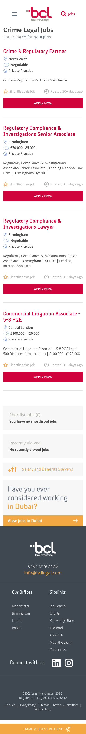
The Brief (56, 628)
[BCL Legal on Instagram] (69, 663)
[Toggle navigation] (14, 14)
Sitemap (44, 705)
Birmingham (21, 613)
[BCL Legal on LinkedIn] (56, 663)
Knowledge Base (62, 620)
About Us (56, 635)
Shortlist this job (22, 91)
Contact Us (58, 649)
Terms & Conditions (66, 705)
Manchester (20, 606)
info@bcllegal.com (43, 573)
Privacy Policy (27, 705)
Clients (55, 613)
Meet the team (60, 642)
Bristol (16, 628)
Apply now (43, 103)
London (17, 620)
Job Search (58, 606)
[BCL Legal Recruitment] (43, 549)
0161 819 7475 (43, 566)
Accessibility (43, 709)
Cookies (10, 705)
